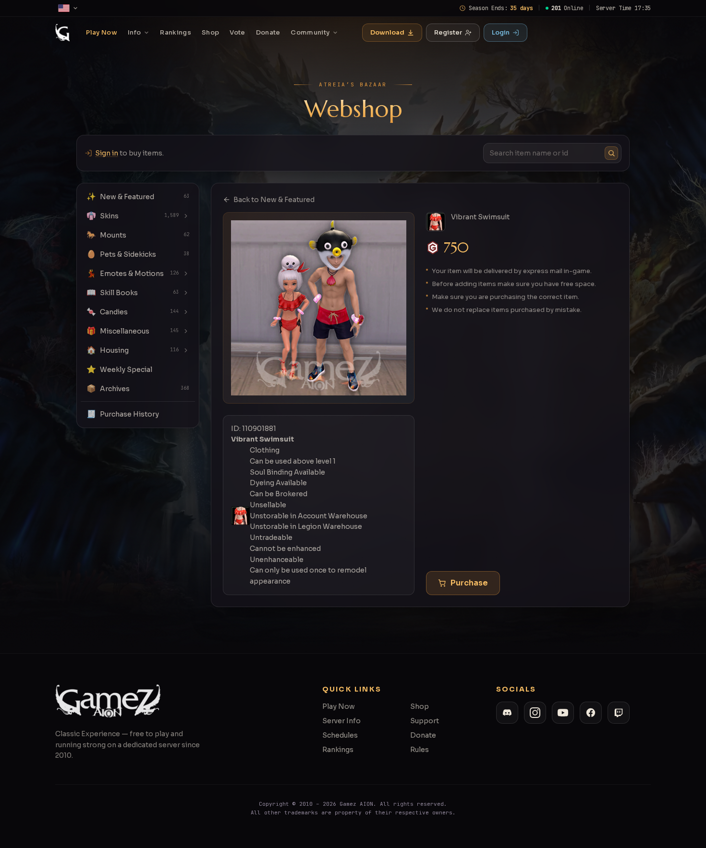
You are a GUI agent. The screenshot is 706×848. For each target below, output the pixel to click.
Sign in (106, 153)
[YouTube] (563, 713)
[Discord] (507, 713)
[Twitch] (619, 713)
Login (501, 32)
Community (310, 32)
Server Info (341, 721)
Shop (210, 32)
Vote (237, 32)
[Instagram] (535, 713)
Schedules (340, 735)
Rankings (175, 32)
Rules (419, 749)
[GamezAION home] (62, 32)
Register (448, 32)
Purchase (469, 583)
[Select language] (68, 8)
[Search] (611, 153)
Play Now (101, 32)
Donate (268, 32)
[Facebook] (591, 713)
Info (134, 32)
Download (387, 32)
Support (424, 721)
